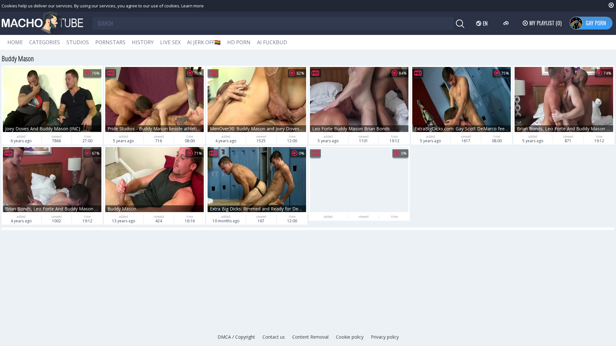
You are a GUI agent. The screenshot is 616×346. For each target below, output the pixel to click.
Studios (77, 42)
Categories (44, 42)
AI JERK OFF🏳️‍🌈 (204, 42)
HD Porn (239, 42)
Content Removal (310, 337)
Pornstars (110, 42)
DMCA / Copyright (236, 337)
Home (15, 42)
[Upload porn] (506, 23)
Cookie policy (350, 337)
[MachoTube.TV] (42, 23)
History (143, 42)
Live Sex (170, 42)
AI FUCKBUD (272, 42)
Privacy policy (385, 337)
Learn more (192, 6)
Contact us (273, 337)
